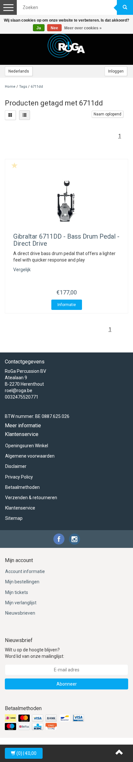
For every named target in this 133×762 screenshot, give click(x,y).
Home (10, 86)
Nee (54, 28)
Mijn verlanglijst (20, 602)
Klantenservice (20, 507)
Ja (38, 28)
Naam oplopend (107, 114)
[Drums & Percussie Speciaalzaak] (66, 45)
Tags (23, 86)
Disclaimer (15, 466)
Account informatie (25, 571)
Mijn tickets (16, 592)
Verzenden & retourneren (31, 497)
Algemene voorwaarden (30, 456)
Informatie (66, 304)
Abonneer (66, 684)
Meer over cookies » (83, 28)
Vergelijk (22, 269)
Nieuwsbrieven (20, 613)
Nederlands (18, 71)
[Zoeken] (125, 7)
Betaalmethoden (22, 487)
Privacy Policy (19, 477)
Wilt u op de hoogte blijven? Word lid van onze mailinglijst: (34, 653)
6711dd (37, 86)
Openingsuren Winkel (26, 445)
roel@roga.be (18, 390)
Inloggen (116, 71)
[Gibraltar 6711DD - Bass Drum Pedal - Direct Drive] (66, 202)
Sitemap (14, 518)
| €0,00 (26, 753)
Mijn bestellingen (22, 581)
